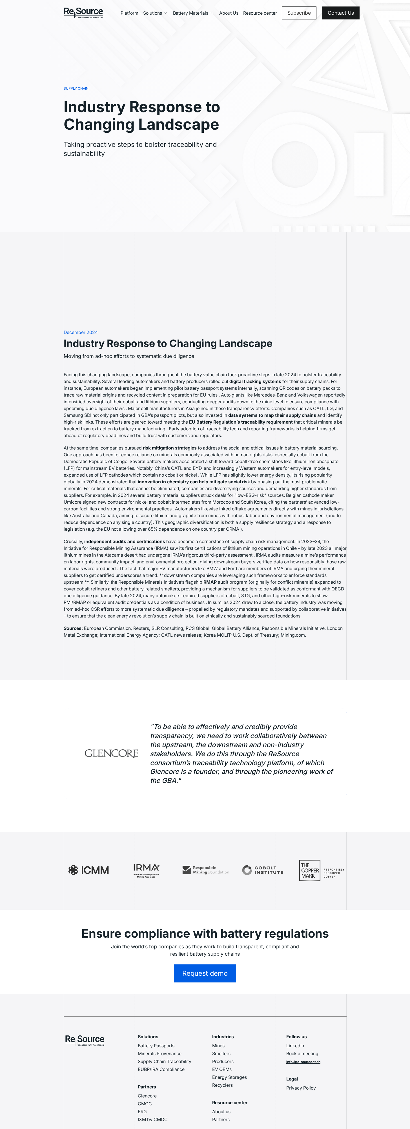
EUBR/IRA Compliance (161, 1069)
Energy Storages (229, 1077)
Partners (221, 1119)
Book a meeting (302, 1053)
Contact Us (341, 13)
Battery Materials (190, 13)
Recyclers (222, 1085)
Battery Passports (156, 1045)
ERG (142, 1111)
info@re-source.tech (303, 1062)
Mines (218, 1045)
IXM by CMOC (153, 1119)
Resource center (260, 13)
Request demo (205, 973)
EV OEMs (222, 1069)
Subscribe (299, 13)
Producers (223, 1061)
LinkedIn (295, 1045)
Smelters (221, 1053)
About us (221, 1111)
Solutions (152, 13)
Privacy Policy (301, 1088)
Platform (129, 13)
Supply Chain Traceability (164, 1061)
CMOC (145, 1103)
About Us (228, 13)
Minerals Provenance (159, 1053)
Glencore (147, 1096)
